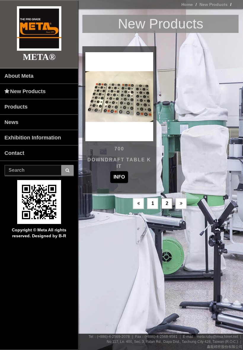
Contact (14, 153)
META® (39, 57)
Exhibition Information (32, 138)
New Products (28, 91)
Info (119, 176)
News (11, 122)
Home (187, 4)
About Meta (18, 76)
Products (16, 107)
